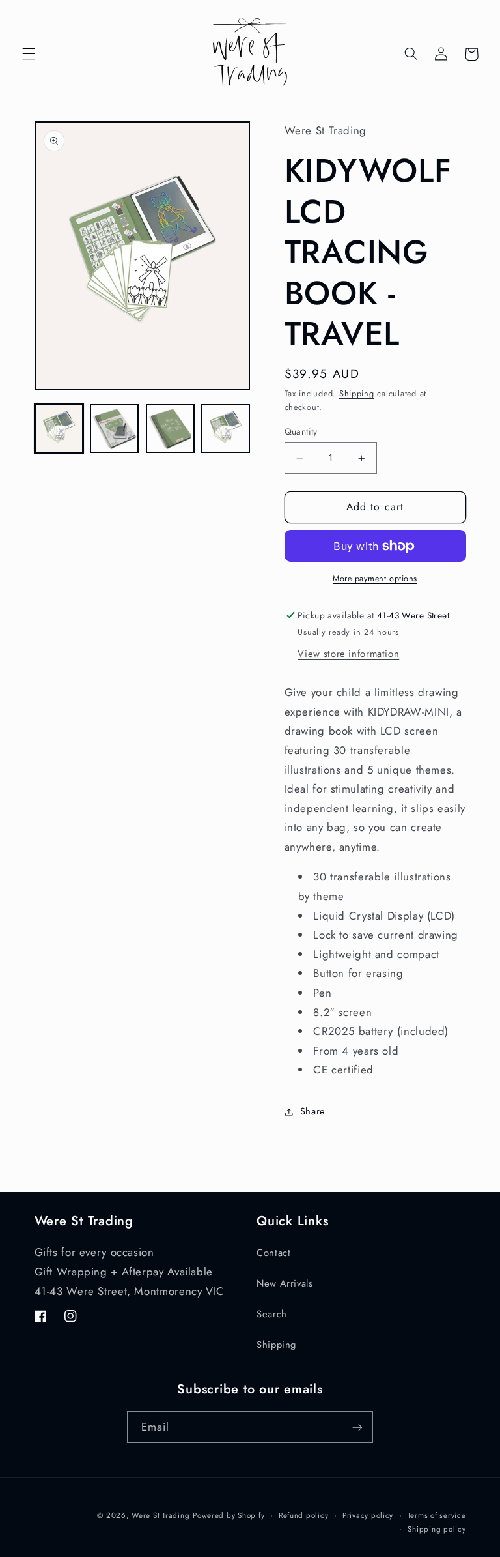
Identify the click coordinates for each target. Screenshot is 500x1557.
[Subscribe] (357, 1427)
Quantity (301, 431)
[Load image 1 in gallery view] (59, 428)
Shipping (356, 394)
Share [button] (313, 1111)
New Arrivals (285, 1283)
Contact (273, 1252)
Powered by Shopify (228, 1515)
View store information (348, 654)
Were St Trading (160, 1515)
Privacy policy (367, 1515)
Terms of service (437, 1515)
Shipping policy (436, 1529)
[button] (29, 54)
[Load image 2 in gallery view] (114, 428)
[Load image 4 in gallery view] (225, 428)
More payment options (375, 579)
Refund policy (304, 1515)
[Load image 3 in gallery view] (170, 428)
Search (272, 1314)
